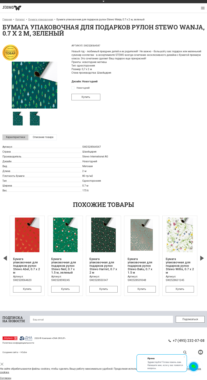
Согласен (5, 378)
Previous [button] (5, 258)
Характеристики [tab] (15, 137)
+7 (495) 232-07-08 (189, 341)
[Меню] (203, 8)
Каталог (20, 19)
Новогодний (83, 88)
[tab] (15, 137)
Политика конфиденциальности (18, 343)
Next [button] (202, 258)
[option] (34, 94)
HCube (24, 352)
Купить (86, 97)
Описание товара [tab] (43, 137)
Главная (7, 19)
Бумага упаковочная (40, 19)
